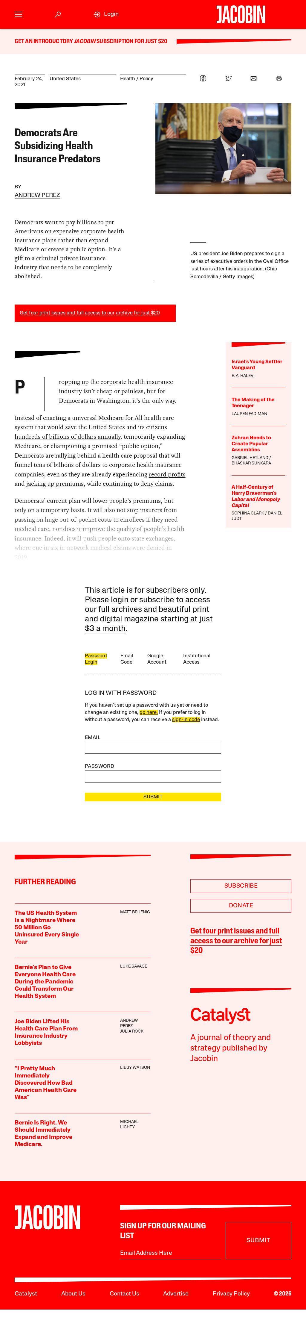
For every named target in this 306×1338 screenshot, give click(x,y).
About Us (73, 1294)
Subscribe (241, 886)
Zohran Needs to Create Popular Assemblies (251, 444)
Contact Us (124, 1294)
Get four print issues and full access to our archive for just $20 (90, 313)
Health (127, 78)
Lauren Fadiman (249, 414)
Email (92, 737)
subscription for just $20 (131, 42)
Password (99, 766)
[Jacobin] (240, 14)
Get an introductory (44, 42)
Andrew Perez (37, 196)
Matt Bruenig (135, 912)
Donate (241, 906)
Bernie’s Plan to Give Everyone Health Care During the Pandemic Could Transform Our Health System (45, 982)
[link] (106, 14)
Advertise (176, 1294)
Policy (146, 78)
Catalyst (26, 1294)
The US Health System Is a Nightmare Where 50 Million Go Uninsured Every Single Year (47, 927)
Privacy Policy (231, 1294)
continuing (117, 483)
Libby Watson (135, 1067)
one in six (45, 547)
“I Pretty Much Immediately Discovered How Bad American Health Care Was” (45, 1083)
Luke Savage (133, 966)
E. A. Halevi (243, 376)
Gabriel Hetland (250, 458)
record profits (167, 474)
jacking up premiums (55, 483)
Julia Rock (131, 1031)
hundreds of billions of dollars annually (67, 436)
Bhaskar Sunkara (251, 463)
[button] (18, 14)
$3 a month (105, 629)
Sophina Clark (248, 513)
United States (65, 78)
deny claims (156, 483)
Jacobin (85, 42)
